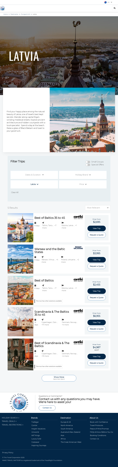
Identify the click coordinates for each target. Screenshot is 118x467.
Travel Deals (8, 421)
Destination (14, 14)
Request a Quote (96, 235)
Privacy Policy (7, 453)
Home (5, 14)
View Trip (96, 228)
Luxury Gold (36, 439)
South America (67, 429)
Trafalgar (35, 422)
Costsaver (35, 442)
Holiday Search (10, 418)
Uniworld (35, 432)
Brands (34, 418)
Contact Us (47, 408)
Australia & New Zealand (70, 432)
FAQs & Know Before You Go (101, 432)
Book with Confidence (99, 422)
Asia (62, 435)
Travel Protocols (96, 425)
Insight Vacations (38, 429)
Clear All (14, 192)
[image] (20, 227)
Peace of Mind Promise (99, 429)
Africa (63, 439)
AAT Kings (35, 435)
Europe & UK (25, 14)
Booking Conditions (98, 435)
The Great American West (71, 442)
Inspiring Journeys (38, 445)
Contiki (34, 425)
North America (67, 425)
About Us (94, 418)
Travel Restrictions (12, 425)
